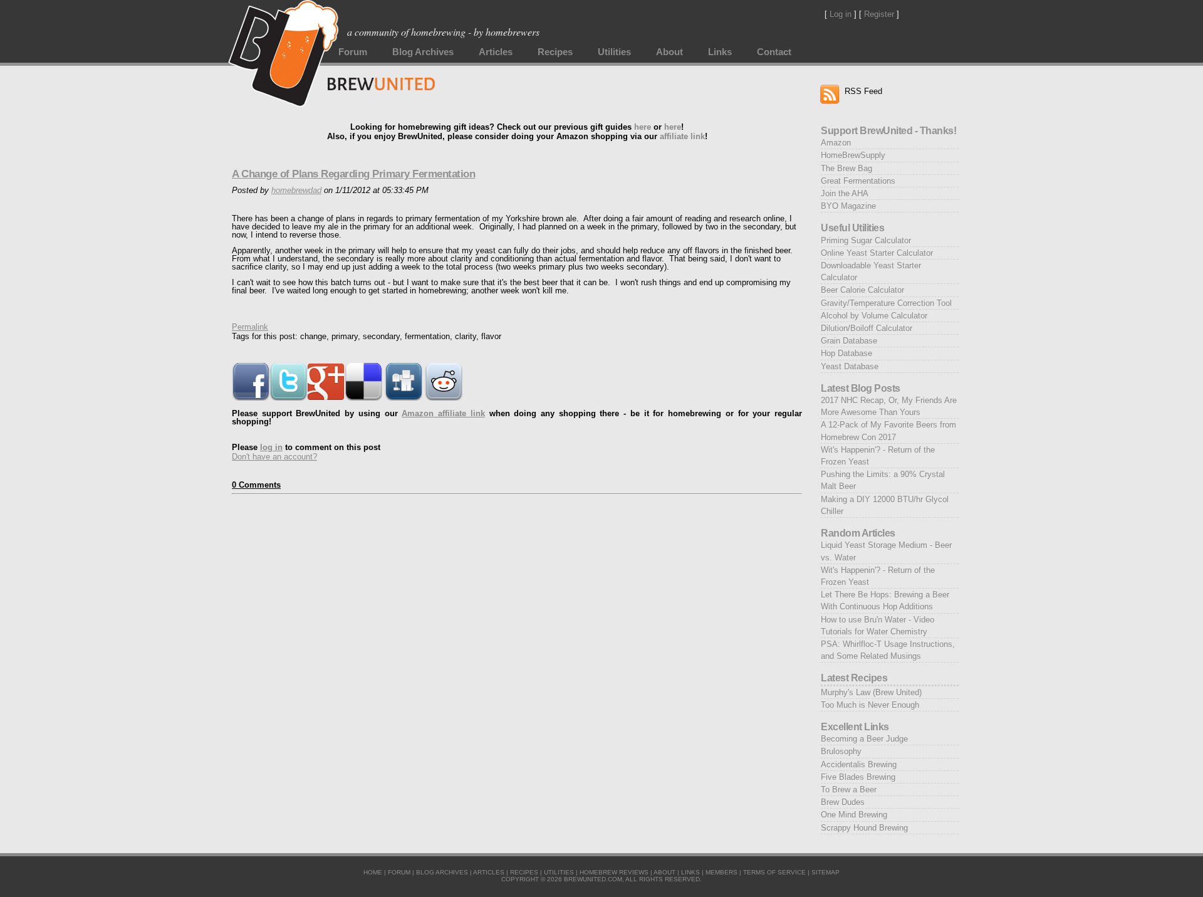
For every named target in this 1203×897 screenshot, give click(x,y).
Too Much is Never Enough (870, 705)
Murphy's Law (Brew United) (871, 692)
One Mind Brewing (854, 814)
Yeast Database (849, 366)
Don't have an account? (274, 456)
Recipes (555, 52)
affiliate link (682, 136)
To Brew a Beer (849, 789)
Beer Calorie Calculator (862, 290)
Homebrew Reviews (614, 872)
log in (271, 447)
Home (372, 872)
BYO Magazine (848, 206)
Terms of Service (774, 872)
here (642, 127)
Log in (840, 14)
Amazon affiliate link (443, 413)
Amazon (836, 142)
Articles (496, 52)
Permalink (250, 327)
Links (720, 52)
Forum (352, 52)
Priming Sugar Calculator (866, 240)
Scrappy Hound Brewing (864, 827)
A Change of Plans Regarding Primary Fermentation (353, 173)
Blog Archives (423, 52)
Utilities (614, 52)
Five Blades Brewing (858, 777)
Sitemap (825, 872)
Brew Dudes (843, 802)
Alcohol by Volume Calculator (874, 315)
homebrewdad (296, 190)
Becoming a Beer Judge (864, 738)
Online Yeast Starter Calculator (877, 253)
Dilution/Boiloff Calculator (866, 328)
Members (721, 872)
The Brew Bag (846, 168)
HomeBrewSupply (853, 155)
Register (879, 14)
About (669, 52)
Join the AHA (844, 193)
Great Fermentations (858, 181)
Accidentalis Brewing (859, 764)
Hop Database (846, 353)
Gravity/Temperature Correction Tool (886, 303)
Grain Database (849, 340)
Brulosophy (841, 751)
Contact (774, 52)
